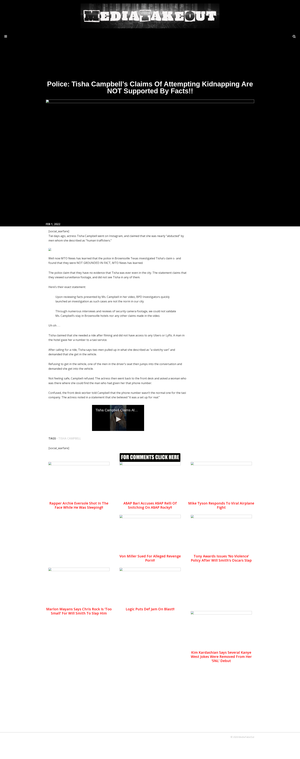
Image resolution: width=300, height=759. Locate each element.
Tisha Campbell (69, 438)
